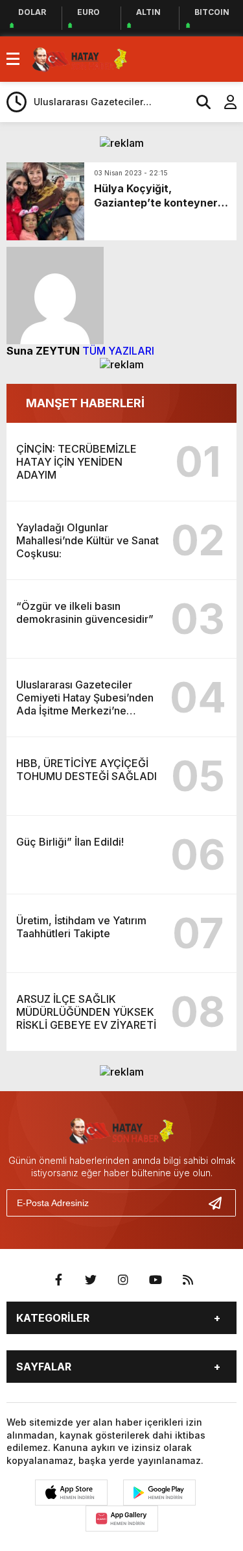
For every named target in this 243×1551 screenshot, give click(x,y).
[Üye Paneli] (224, 102)
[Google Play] (159, 1493)
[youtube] (155, 1280)
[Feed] (188, 1280)
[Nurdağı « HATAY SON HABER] (79, 57)
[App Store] (71, 1493)
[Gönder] (220, 1203)
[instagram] (123, 1280)
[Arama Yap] (198, 102)
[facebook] (58, 1280)
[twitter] (90, 1280)
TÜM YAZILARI (118, 350)
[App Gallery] (122, 1519)
